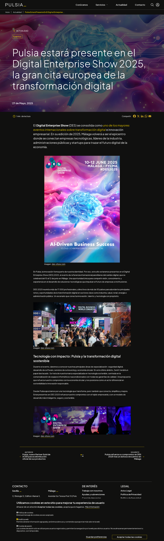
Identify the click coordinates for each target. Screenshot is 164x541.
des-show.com (58, 264)
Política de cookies (25, 512)
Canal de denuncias (91, 498)
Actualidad (17, 12)
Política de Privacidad (131, 494)
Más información (92, 507)
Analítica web (23, 519)
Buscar (152, 3)
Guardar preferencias (96, 537)
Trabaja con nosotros (92, 490)
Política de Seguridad (131, 498)
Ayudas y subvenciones (93, 494)
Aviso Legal (126, 490)
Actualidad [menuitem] (121, 4)
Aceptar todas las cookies (129, 537)
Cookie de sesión (25, 526)
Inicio (8, 12)
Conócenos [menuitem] (82, 4)
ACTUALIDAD (22, 31)
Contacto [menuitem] (140, 4)
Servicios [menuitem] (99, 4)
